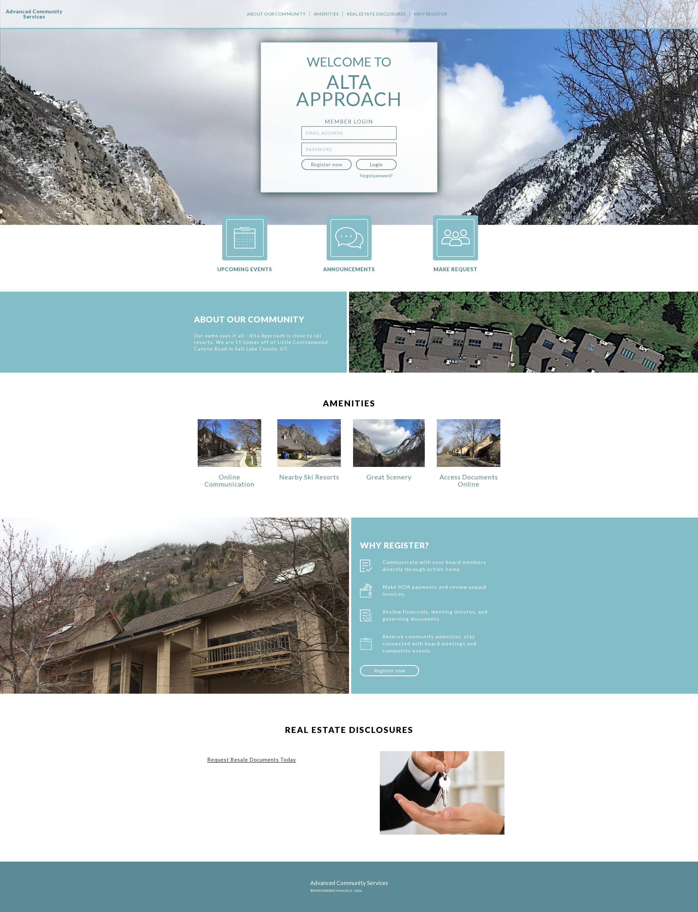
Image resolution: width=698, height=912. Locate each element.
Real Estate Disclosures (376, 13)
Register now (326, 164)
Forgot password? (376, 175)
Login (376, 164)
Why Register (430, 13)
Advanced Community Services (34, 14)
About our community (276, 13)
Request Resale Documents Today (251, 759)
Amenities (326, 13)
